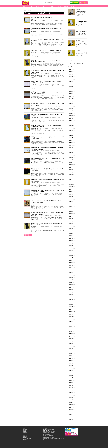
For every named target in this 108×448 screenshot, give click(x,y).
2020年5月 (71, 252)
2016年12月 (71, 353)
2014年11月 (71, 414)
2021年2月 (71, 230)
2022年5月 (71, 194)
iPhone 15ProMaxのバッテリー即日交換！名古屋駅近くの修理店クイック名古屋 (81, 54)
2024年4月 (71, 137)
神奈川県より (52, 172)
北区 (50, 84)
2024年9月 (71, 125)
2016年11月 (71, 355)
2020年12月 (71, 235)
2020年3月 (71, 257)
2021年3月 (71, 228)
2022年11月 (71, 179)
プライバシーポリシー (27, 438)
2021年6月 (71, 221)
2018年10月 (71, 299)
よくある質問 (52, 6)
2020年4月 (71, 255)
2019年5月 (71, 282)
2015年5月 (71, 399)
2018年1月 (71, 321)
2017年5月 (71, 341)
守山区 (50, 215)
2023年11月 (71, 150)
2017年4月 (71, 343)
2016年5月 (71, 370)
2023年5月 (71, 164)
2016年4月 (71, 372)
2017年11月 (71, 326)
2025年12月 (71, 88)
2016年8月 (71, 363)
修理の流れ (38, 6)
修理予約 (59, 6)
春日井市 (58, 95)
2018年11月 (71, 297)
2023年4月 (71, 167)
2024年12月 (71, 118)
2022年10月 (71, 181)
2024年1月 (71, 145)
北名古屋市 (59, 128)
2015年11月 (71, 385)
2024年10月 (71, 123)
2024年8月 (71, 128)
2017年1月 (71, 350)
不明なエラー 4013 (53, 128)
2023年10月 (71, 152)
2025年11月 (71, 91)
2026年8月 (71, 69)
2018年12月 (71, 294)
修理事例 (44, 6)
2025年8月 (71, 98)
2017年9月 (71, 331)
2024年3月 (71, 140)
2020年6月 (71, 250)
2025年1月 (71, 115)
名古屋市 (45, 43)
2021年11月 (71, 208)
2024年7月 (71, 130)
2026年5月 (71, 76)
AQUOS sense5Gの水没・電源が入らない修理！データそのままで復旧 (81, 44)
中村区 (50, 161)
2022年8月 (71, 186)
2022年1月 (71, 203)
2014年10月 (71, 417)
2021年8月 (71, 216)
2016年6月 (71, 368)
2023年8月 (71, 157)
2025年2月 (71, 113)
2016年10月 (71, 358)
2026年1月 (71, 86)
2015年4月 (71, 402)
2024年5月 (71, 135)
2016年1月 (71, 380)
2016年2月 (71, 377)
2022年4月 (71, 196)
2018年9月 (71, 301)
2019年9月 (71, 272)
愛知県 (58, 31)
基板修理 (34, 96)
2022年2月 (71, 201)
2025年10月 (71, 93)
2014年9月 (71, 419)
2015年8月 (71, 392)
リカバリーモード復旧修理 (53, 20)
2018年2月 (71, 319)
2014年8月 (71, 421)
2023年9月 (71, 154)
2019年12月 (71, 265)
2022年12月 (71, 177)
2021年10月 (71, 211)
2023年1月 (71, 174)
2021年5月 (71, 223)
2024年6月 (71, 132)
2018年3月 (71, 316)
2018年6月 (71, 309)
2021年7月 (71, 218)
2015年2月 (71, 407)
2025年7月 (71, 101)
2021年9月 (71, 213)
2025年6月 (71, 103)
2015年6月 (71, 397)
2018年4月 (71, 314)
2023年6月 (71, 162)
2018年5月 (71, 311)
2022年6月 (71, 191)
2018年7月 (71, 306)
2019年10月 (71, 270)
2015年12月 (71, 382)
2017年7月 (71, 336)
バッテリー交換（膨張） (35, 21)
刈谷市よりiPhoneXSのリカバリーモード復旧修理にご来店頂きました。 (47, 50)
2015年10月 (71, 387)
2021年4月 (71, 226)
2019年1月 (71, 292)
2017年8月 (71, 333)
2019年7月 (71, 277)
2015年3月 (71, 404)
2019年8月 (71, 274)
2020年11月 (71, 238)
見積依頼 (66, 6)
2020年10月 (71, 240)
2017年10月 (71, 328)
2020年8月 (71, 245)
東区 (50, 182)
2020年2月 (71, 260)
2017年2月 (71, 348)
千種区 (50, 226)
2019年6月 (71, 279)
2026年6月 (71, 74)
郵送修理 (72, 6)
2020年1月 (71, 262)
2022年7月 (71, 189)
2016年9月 (71, 360)
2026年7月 (71, 71)
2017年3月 (71, 346)
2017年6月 (71, 338)
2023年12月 (71, 147)
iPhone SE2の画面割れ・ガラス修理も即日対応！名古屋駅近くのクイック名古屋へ (81, 13)
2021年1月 (71, 233)
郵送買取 (60, 193)
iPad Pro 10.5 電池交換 (42, 20)
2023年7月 (71, 159)
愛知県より (55, 226)
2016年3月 (71, 375)
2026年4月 (71, 79)
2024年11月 (71, 120)
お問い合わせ (25, 439)
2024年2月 (71, 142)
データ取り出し (41, 95)
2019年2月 (71, 289)
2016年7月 (71, 365)
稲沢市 (50, 31)
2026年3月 (71, 81)
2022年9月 (71, 184)
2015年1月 (71, 409)
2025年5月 (71, 106)
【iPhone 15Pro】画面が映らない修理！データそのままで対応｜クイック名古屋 (81, 23)
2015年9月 (71, 390)
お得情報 (31, 6)
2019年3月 (71, 287)
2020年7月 (71, 248)
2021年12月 (71, 206)
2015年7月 (71, 395)
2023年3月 (71, 169)
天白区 (60, 42)
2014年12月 (71, 412)
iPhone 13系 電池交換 (42, 42)
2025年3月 (71, 110)
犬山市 (50, 73)
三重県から (51, 193)
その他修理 (61, 20)
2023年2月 (71, 172)
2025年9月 (71, 96)
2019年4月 (71, 284)
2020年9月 (71, 243)
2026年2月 (71, 83)
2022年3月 (71, 199)
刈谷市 (50, 52)
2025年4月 (71, 108)
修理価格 (24, 6)
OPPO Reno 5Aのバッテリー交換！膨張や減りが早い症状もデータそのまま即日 (81, 34)
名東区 (50, 63)
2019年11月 (71, 267)
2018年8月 (71, 304)
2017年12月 (71, 323)
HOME (24, 428)
